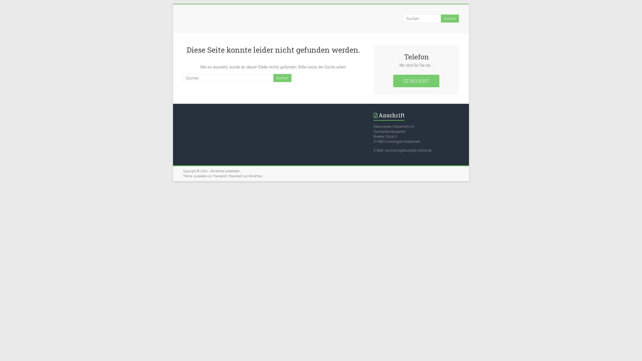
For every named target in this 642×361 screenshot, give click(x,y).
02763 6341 (416, 81)
